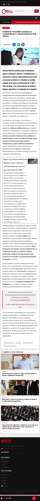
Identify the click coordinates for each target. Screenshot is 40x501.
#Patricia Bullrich (8, 343)
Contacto (3, 480)
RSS (24, 493)
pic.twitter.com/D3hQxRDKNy (20, 300)
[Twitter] (6, 4)
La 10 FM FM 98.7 (5, 461)
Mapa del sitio (19, 493)
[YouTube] (9, 4)
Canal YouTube (5, 467)
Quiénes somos (5, 474)
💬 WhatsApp (4, 486)
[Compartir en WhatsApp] (18, 44)
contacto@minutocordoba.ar (10, 448)
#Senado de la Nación (10, 346)
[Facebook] (2, 4)
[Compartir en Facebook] (14, 44)
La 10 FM (3, 464)
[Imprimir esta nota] (23, 44)
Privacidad (4, 483)
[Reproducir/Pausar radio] (34, 498)
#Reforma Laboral (28, 343)
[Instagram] (4, 4)
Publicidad (4, 477)
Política (6, 28)
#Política (18, 343)
